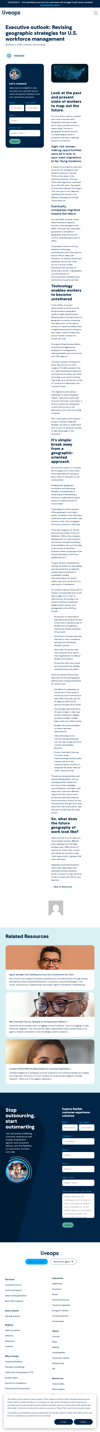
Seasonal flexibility (13, 1361)
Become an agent (62, 1261)
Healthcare (57, 1283)
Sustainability (58, 1352)
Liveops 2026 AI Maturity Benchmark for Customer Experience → (40, 1068)
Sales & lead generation (16, 1295)
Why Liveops (12, 1356)
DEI (53, 1368)
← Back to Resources (61, 887)
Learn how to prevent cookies (79, 1408)
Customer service (13, 1285)
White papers (58, 1389)
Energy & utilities (60, 1310)
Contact (56, 1336)
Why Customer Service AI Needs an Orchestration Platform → (39, 1021)
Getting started (12, 1316)
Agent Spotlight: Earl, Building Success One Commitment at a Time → (42, 974)
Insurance (56, 1289)
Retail (54, 1294)
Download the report (50, 5)
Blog (43, 44)
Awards (55, 1347)
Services (9, 1279)
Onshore (9, 1346)
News (54, 1342)
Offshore (9, 1335)
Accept (63, 1422)
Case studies (58, 1384)
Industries (57, 1278)
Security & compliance (15, 1383)
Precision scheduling (14, 1367)
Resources (58, 1378)
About (55, 1331)
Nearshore (10, 1341)
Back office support (14, 1301)
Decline (83, 1422)
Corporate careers (60, 1358)
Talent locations (12, 1330)
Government (58, 1321)
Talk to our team (37, 1261)
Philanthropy (58, 1363)
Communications (60, 1316)
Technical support (13, 1290)
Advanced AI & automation (17, 1388)
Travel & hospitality (61, 1305)
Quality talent (11, 1377)
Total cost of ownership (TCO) (19, 1372)
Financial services (60, 1299)
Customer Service (31, 44)
